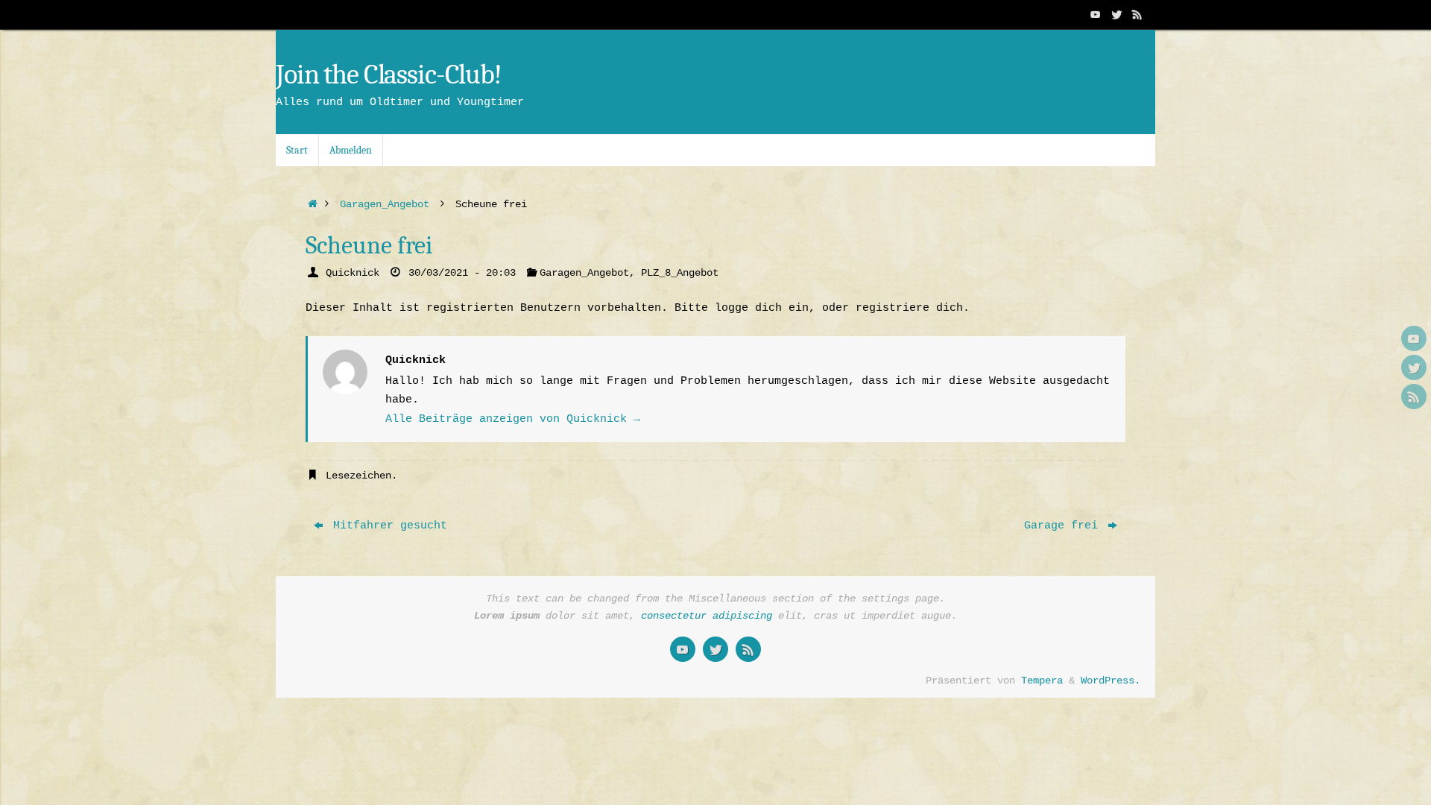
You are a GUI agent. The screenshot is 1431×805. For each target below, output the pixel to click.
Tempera (1042, 680)
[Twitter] (1116, 14)
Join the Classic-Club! (389, 75)
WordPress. (1110, 680)
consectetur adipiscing (706, 616)
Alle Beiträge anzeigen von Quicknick (512, 419)
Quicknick (352, 273)
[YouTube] (1095, 14)
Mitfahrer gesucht (386, 526)
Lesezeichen (358, 476)
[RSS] (1137, 14)
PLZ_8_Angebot (679, 273)
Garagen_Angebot (384, 204)
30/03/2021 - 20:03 (462, 273)
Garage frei (1064, 526)
